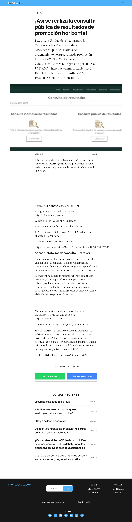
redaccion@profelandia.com (55, 502)
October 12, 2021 (83, 324)
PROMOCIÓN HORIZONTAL (61, 367)
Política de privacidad (83, 502)
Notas (39, 13)
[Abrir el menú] (123, 3)
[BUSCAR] (68, 488)
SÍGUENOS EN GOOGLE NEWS (82, 376)
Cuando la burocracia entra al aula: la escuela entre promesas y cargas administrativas (61, 457)
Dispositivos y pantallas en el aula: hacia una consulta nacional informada (60, 430)
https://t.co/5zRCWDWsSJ (49, 318)
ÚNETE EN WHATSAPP (50, 376)
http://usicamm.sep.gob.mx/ (50, 215)
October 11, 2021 (78, 355)
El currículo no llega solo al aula (52, 401)
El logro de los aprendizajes (50, 421)
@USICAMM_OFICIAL (47, 314)
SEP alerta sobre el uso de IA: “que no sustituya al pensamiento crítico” (56, 411)
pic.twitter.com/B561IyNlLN (67, 349)
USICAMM (76, 367)
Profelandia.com (19, 484)
